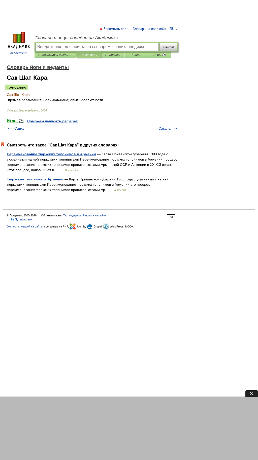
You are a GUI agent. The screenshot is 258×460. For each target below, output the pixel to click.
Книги (136, 55)
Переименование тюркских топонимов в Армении (51, 154)
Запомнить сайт (116, 29)
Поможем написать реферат (52, 121)
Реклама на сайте (94, 215)
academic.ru (18, 53)
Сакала (164, 128)
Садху (19, 128)
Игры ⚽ (159, 55)
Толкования (88, 55)
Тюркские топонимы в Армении (35, 179)
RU (172, 29)
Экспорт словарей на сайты (25, 226)
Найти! (168, 47)
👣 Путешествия (21, 219)
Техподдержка (72, 215)
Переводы (112, 55)
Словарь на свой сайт (149, 29)
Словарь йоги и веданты (55, 55)
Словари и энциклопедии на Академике (76, 37)
